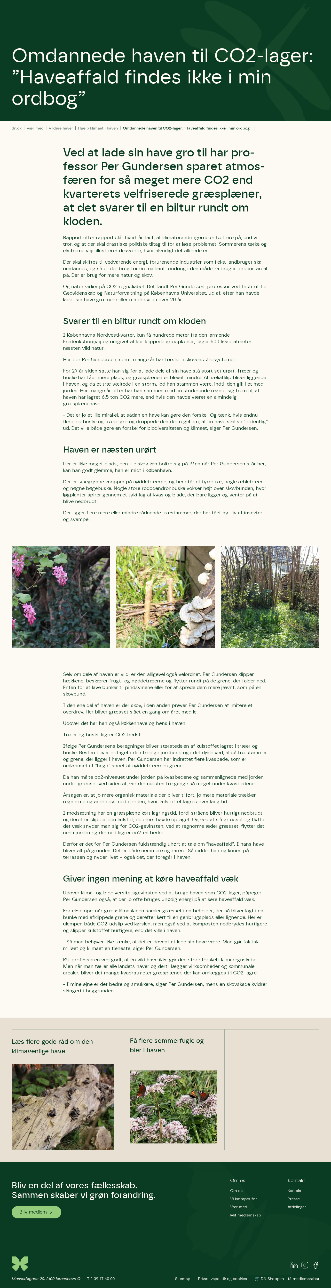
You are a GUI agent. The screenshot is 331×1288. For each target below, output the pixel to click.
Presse (294, 1199)
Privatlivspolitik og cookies (222, 1279)
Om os (237, 1180)
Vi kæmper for (243, 1199)
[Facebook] (315, 1266)
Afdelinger (297, 1207)
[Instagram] (305, 1266)
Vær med (35, 128)
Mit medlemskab (245, 1215)
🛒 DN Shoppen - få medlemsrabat (287, 1279)
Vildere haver (61, 128)
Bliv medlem (33, 1212)
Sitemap (182, 1279)
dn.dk (17, 128)
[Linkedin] (294, 1266)
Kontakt (296, 1180)
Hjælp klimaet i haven (98, 128)
